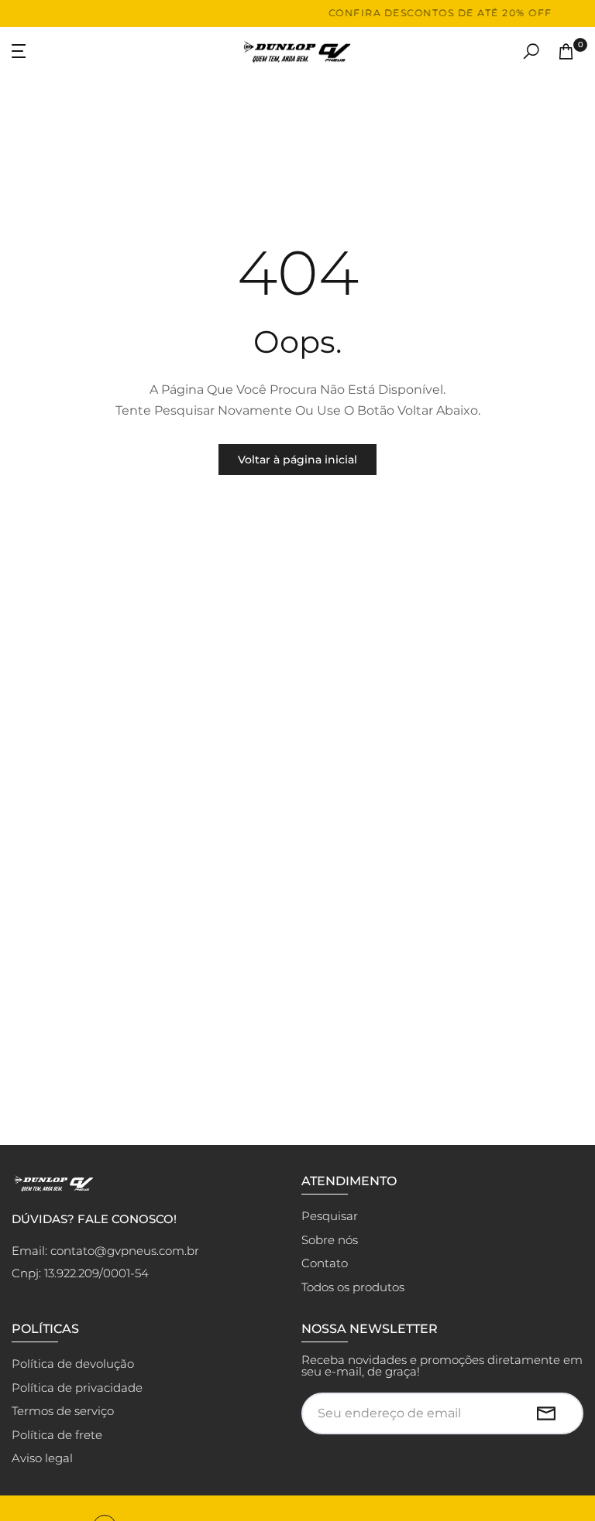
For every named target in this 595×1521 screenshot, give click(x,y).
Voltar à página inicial (297, 460)
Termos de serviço (63, 1410)
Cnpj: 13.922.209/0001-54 (80, 1273)
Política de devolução (73, 1363)
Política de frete (57, 1434)
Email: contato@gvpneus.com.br (105, 1250)
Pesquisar (329, 1215)
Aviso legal (42, 1458)
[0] (566, 51)
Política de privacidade (77, 1387)
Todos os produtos (352, 1287)
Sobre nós (329, 1239)
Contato (324, 1263)
